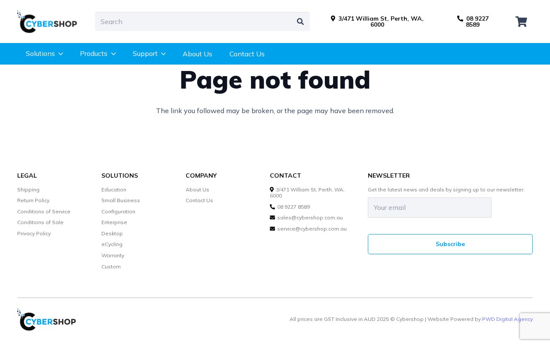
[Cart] (521, 21)
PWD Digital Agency (507, 319)
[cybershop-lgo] (51, 21)
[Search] (300, 21)
